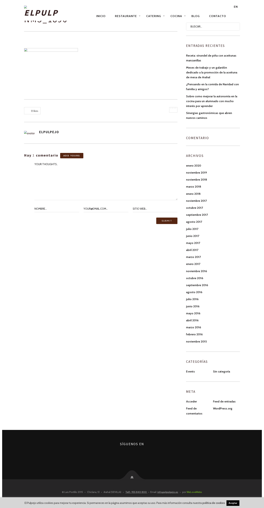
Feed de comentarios (194, 411)
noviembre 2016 (196, 271)
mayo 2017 (193, 243)
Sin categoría (221, 371)
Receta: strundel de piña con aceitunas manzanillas (211, 58)
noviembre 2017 (196, 200)
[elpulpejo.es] (58, 11)
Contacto (217, 16)
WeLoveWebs (194, 492)
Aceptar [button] (233, 503)
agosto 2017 (194, 221)
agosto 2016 (194, 292)
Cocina (176, 16)
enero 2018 (193, 193)
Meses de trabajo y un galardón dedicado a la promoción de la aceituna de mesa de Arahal (211, 72)
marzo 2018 (193, 186)
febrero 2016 (194, 334)
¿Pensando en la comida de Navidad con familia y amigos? (212, 87)
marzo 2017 (193, 257)
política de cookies (213, 503)
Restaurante (126, 16)
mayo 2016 (193, 313)
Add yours (71, 155)
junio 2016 (193, 306)
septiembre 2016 (197, 285)
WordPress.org (222, 408)
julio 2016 (192, 299)
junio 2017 (192, 236)
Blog (195, 16)
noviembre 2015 (196, 341)
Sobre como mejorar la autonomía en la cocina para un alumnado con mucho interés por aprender (211, 101)
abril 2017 (192, 250)
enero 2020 (193, 165)
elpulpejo (49, 132)
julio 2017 (192, 229)
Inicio (101, 16)
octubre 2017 (194, 207)
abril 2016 (192, 320)
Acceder (191, 401)
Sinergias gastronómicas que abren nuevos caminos (209, 115)
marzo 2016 (193, 327)
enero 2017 (193, 264)
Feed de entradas (224, 401)
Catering (153, 16)
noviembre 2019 (196, 172)
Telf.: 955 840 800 (136, 492)
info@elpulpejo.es (167, 492)
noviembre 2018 (196, 179)
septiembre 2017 (197, 214)
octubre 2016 (194, 278)
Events (190, 371)
